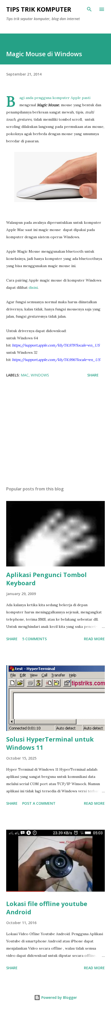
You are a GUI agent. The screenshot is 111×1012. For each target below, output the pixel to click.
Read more (94, 638)
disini (33, 287)
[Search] (89, 9)
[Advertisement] (55, 433)
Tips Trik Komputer (38, 9)
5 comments (34, 638)
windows (40, 375)
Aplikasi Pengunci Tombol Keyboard (46, 578)
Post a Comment (39, 803)
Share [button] (93, 375)
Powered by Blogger (58, 997)
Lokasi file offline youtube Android (46, 907)
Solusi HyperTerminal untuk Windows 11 (50, 743)
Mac (25, 375)
